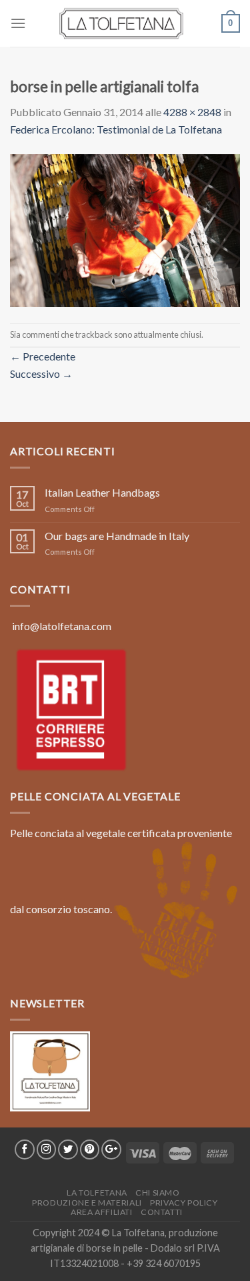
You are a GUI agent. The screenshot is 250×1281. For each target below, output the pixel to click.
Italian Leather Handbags (102, 492)
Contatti (162, 1212)
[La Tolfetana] (125, 23)
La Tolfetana (97, 1193)
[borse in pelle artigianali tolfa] (125, 228)
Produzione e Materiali (86, 1203)
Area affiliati (102, 1212)
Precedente (42, 356)
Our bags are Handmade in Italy (117, 535)
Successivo (41, 373)
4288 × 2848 (192, 111)
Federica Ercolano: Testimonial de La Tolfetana (116, 129)
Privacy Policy (184, 1203)
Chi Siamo (157, 1193)
